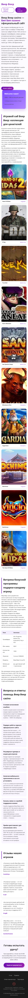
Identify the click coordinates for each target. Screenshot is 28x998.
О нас (10, 975)
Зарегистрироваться (14, 965)
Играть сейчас (7, 88)
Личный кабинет (5, 10)
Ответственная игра (10, 979)
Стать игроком (19, 10)
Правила (16, 975)
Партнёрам (21, 979)
